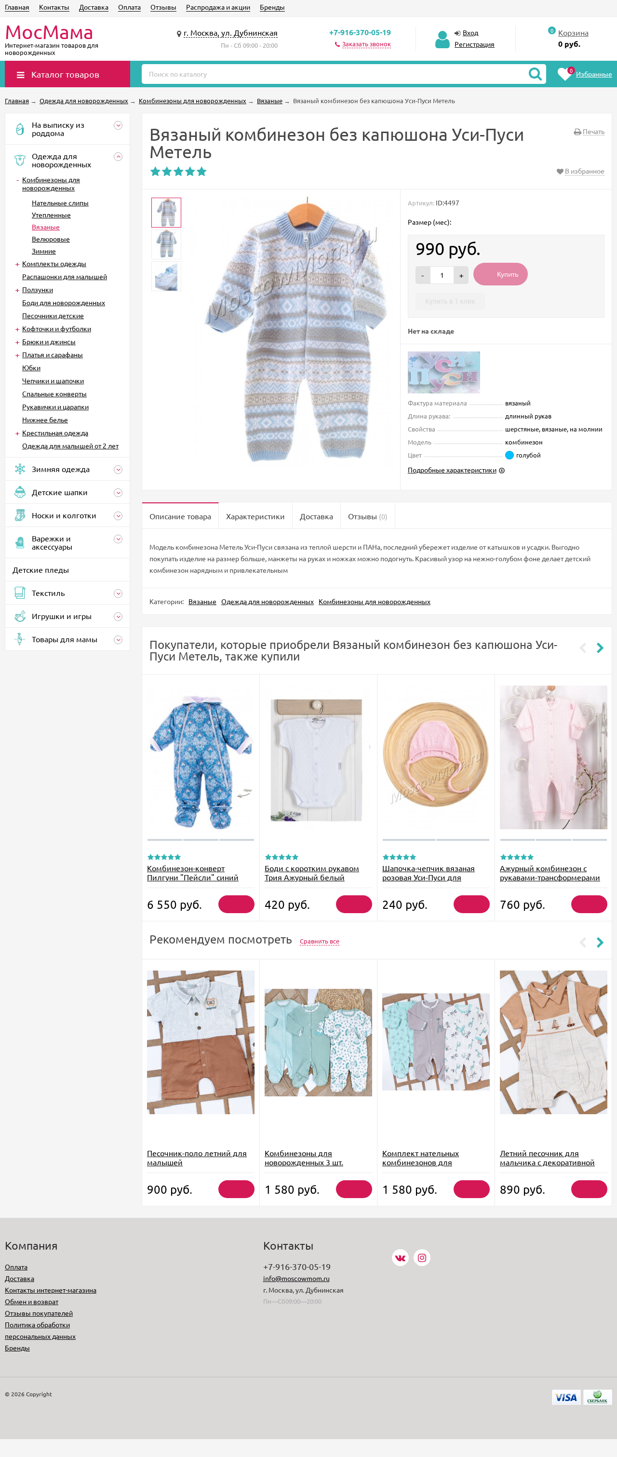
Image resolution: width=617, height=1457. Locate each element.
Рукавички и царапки (55, 406)
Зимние (44, 250)
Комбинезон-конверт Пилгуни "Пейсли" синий (193, 872)
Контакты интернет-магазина (50, 1289)
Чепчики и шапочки (53, 380)
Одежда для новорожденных (267, 601)
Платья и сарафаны (52, 354)
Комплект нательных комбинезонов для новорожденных (420, 1162)
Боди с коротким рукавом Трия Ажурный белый (312, 872)
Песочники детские (53, 315)
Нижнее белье (45, 419)
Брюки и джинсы (49, 341)
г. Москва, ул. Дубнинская (231, 32)
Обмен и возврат (31, 1301)
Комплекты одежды (54, 263)
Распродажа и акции (218, 6)
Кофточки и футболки (56, 328)
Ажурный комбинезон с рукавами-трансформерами (550, 872)
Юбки (31, 367)
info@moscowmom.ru (296, 1278)
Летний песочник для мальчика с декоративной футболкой (547, 1162)
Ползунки (37, 289)
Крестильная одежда (55, 432)
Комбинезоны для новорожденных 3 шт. (304, 1157)
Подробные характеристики (452, 469)
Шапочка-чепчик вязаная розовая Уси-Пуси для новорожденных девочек (428, 877)
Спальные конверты (54, 393)
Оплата (129, 6)
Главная (17, 6)
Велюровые (51, 238)
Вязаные (46, 226)
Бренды (272, 6)
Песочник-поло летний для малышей (197, 1157)
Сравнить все (319, 941)
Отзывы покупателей (39, 1313)
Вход (470, 32)
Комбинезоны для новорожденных (51, 183)
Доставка (93, 6)
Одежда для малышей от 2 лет (70, 445)
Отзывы (163, 6)
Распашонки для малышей (64, 276)
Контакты (54, 6)
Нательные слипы (60, 202)
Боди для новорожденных (63, 302)
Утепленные (51, 214)
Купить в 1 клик (450, 301)
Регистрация (475, 44)
